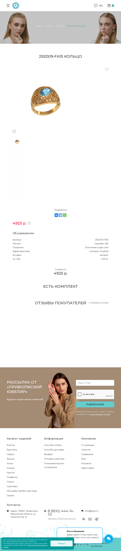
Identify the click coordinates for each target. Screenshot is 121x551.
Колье (10, 463)
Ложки (10, 481)
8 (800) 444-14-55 (61, 512)
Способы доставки (54, 449)
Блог (83, 459)
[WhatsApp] (64, 215)
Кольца (10, 468)
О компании (87, 445)
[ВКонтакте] (56, 215)
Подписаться (95, 404)
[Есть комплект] (45, 130)
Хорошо (61, 543)
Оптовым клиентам (54, 459)
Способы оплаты (53, 445)
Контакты (86, 463)
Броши (10, 459)
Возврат (48, 454)
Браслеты (12, 449)
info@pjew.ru (91, 511)
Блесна (11, 445)
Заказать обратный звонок (62, 518)
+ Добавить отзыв (98, 302)
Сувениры (12, 486)
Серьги (10, 454)
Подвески (12, 477)
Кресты (11, 472)
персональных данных (99, 414)
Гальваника (87, 454)
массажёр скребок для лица (22, 491)
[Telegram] (60, 215)
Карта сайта (87, 468)
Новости (85, 449)
